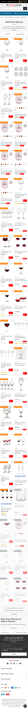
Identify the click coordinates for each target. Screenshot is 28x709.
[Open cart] (26, 5)
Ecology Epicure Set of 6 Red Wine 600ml (6, 252)
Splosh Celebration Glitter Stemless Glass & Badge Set (20, 115)
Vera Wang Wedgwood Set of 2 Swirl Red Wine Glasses (21, 195)
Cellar (2, 506)
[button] (7, 34)
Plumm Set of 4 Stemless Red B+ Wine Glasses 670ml (20, 595)
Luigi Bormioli (4, 222)
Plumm (16, 249)
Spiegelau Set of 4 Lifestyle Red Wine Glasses (5, 478)
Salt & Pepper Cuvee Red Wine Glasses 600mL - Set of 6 (21, 395)
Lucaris (3, 52)
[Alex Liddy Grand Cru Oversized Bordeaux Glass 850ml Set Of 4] (21, 325)
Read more (14, 30)
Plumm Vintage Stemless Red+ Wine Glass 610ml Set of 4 (6, 280)
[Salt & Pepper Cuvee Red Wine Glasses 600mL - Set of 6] (21, 384)
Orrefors (17, 362)
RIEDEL (16, 420)
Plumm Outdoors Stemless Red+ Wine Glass (21, 252)
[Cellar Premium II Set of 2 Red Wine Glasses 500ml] (7, 99)
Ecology (3, 249)
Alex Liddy (17, 80)
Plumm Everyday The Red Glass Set (6, 337)
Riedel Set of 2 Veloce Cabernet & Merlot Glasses (21, 451)
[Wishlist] (4, 5)
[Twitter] (17, 663)
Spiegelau (3, 448)
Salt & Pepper (18, 393)
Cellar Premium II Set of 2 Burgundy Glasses (20, 224)
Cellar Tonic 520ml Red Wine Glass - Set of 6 (6, 509)
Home (2, 17)
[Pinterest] (14, 663)
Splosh (16, 112)
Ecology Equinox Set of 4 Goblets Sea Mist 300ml (6, 423)
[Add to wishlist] (12, 39)
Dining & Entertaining (9, 17)
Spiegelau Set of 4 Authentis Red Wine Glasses (5, 451)
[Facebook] (7, 663)
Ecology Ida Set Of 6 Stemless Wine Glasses (20, 506)
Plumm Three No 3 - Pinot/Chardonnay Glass (6, 536)
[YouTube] (20, 663)
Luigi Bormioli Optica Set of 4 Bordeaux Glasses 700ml (20, 567)
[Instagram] (11, 663)
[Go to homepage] (13, 5)
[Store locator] (23, 5)
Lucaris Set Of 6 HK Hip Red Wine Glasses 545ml (20, 55)
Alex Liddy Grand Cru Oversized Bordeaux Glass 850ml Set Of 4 (21, 337)
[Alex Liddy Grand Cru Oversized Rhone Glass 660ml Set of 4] (7, 353)
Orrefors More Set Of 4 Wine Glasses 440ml (6, 395)
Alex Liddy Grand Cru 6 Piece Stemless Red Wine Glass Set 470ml (20, 83)
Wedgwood (18, 192)
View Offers (22, 1)
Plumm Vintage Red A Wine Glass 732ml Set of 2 (7, 307)
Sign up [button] (14, 654)
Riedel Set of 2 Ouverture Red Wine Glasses (20, 423)
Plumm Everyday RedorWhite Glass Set (6, 595)
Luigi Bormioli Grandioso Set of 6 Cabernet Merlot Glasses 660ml (6, 224)
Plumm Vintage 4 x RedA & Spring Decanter (20, 307)
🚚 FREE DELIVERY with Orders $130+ (12, 1)
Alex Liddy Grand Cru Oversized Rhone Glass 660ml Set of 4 (6, 364)
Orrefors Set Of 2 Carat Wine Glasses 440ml (20, 364)
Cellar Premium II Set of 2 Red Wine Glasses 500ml (6, 110)
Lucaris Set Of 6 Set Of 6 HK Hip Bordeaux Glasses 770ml (6, 83)
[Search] (25, 8)
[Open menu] (1, 5)
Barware (17, 17)
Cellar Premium (5, 108)
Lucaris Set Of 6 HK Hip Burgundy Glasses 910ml (6, 55)
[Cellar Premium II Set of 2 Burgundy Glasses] (21, 213)
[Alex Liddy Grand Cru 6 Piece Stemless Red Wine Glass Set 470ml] (21, 71)
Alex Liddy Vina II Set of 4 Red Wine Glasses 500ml (21, 481)
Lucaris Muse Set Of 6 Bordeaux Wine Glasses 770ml (6, 567)
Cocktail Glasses (24, 17)
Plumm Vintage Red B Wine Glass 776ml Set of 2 (21, 280)
